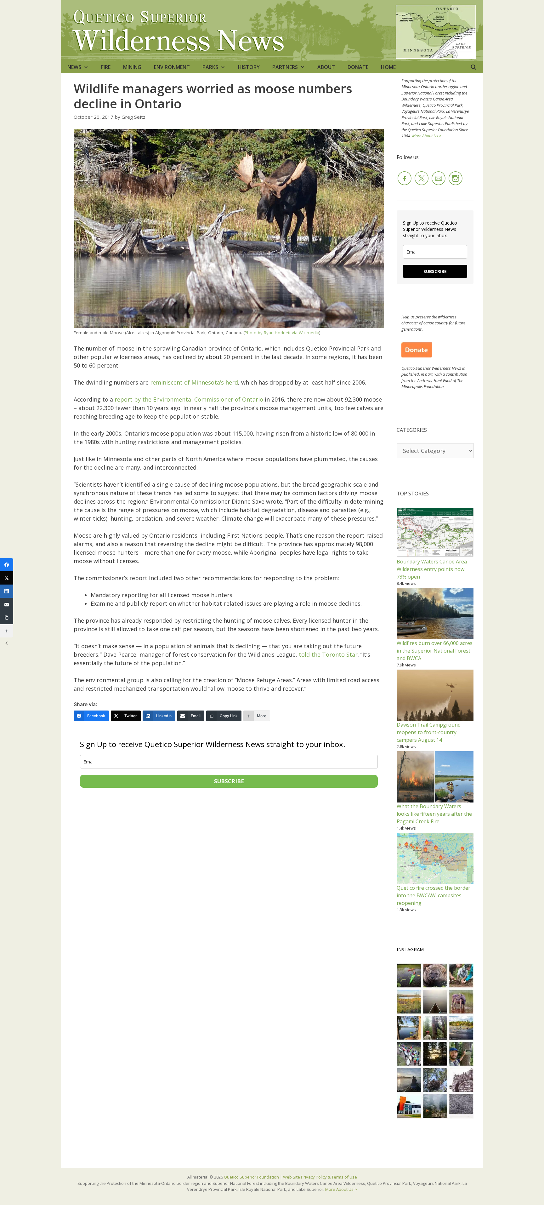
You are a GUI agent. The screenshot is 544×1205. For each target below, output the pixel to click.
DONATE (358, 67)
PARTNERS (285, 67)
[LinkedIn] (6, 591)
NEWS (74, 67)
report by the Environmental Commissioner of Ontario (189, 399)
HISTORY (249, 67)
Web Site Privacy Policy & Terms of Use (320, 1177)
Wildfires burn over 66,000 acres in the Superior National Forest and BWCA (435, 651)
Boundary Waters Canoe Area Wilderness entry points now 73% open (432, 569)
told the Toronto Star (328, 654)
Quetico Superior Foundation (252, 1177)
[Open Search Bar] (473, 67)
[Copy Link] (6, 617)
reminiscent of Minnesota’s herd (194, 382)
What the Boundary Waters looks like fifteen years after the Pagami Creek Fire (434, 814)
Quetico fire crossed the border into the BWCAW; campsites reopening (433, 895)
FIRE (105, 67)
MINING (132, 67)
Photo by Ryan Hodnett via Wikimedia (282, 332)
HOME (388, 67)
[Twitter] (6, 578)
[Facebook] (6, 564)
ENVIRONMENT (172, 67)
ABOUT (326, 67)
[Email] (6, 604)
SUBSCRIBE (229, 781)
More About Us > (426, 136)
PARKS (210, 67)
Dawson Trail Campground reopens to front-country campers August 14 (429, 732)
